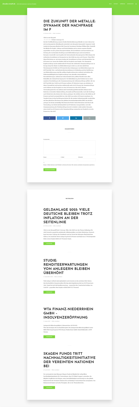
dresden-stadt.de (9, 4)
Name (44, 157)
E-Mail (62, 157)
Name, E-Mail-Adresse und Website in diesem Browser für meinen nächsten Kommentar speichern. (69, 164)
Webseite (80, 157)
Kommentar (46, 139)
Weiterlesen (49, 243)
